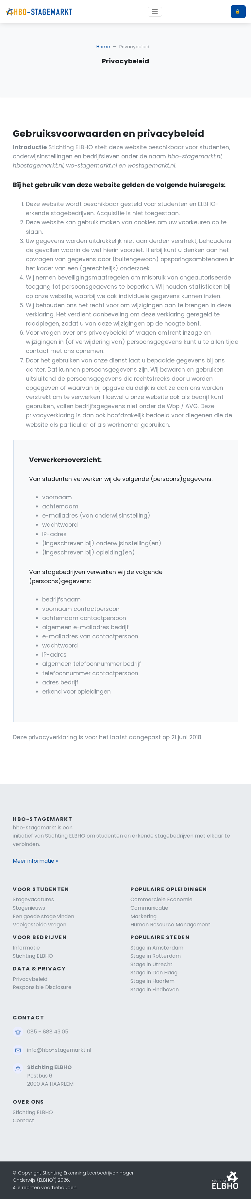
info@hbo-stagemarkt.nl (59, 1050)
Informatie (26, 947)
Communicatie (149, 908)
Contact (23, 1120)
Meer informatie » (35, 861)
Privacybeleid (30, 979)
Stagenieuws (29, 908)
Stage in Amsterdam (156, 947)
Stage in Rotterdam (155, 956)
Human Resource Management (170, 924)
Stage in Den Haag (153, 972)
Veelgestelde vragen (39, 924)
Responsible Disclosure (42, 987)
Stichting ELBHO (33, 956)
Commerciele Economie (161, 899)
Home (103, 46)
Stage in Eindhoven (154, 989)
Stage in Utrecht (151, 964)
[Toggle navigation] (155, 12)
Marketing (143, 916)
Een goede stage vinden (43, 916)
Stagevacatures (33, 899)
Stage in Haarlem (152, 981)
